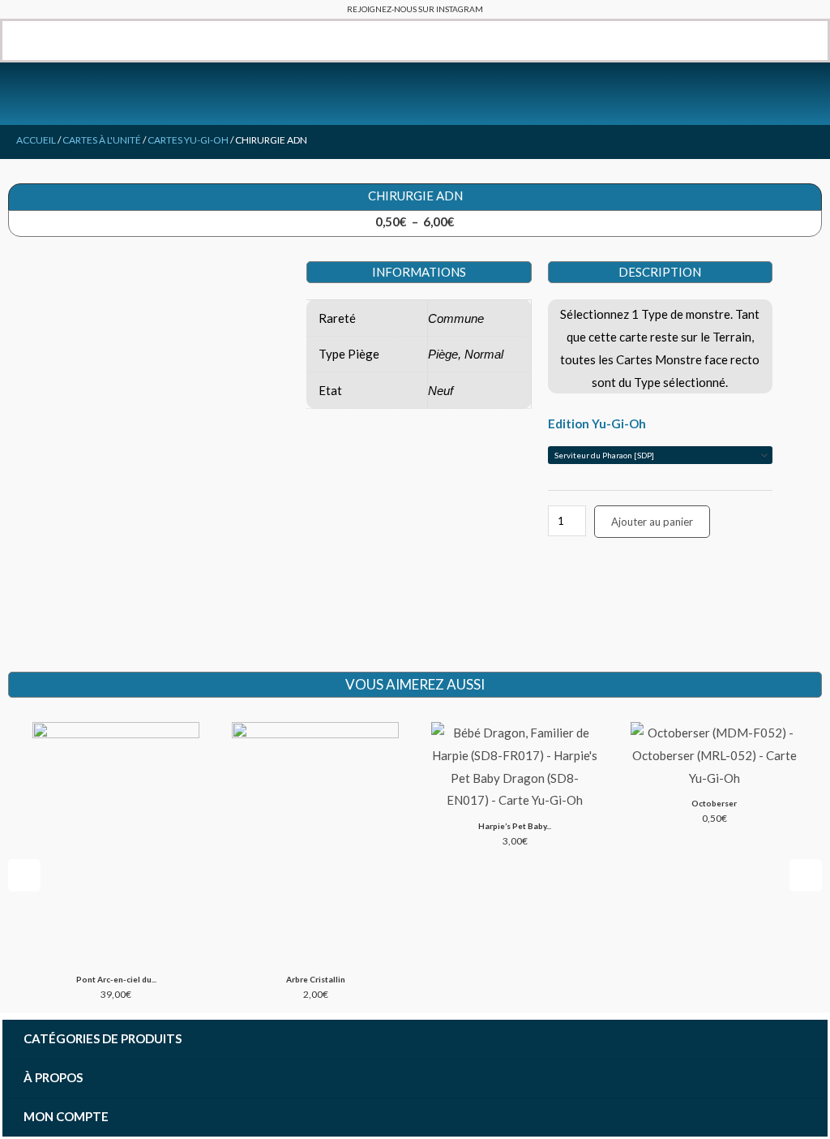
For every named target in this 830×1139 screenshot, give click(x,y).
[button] (13, 41)
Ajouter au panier (652, 521)
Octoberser (714, 803)
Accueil (36, 140)
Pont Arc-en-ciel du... (116, 979)
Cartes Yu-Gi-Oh (188, 140)
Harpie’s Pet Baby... (514, 826)
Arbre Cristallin (315, 979)
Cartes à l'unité (101, 140)
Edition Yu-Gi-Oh (597, 423)
